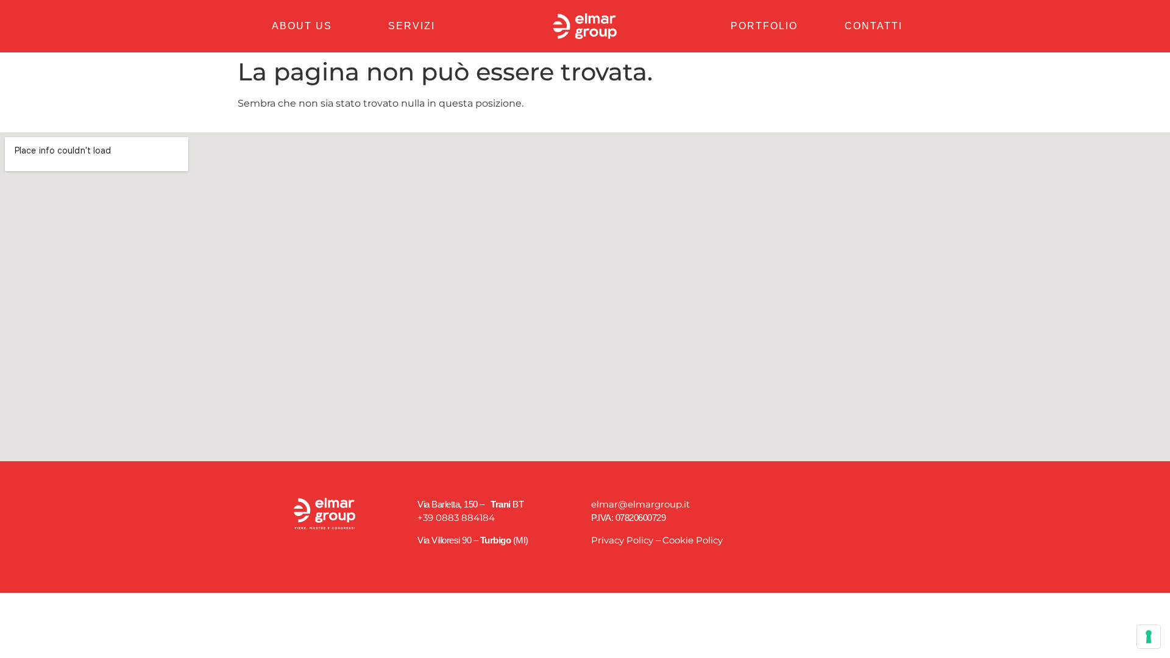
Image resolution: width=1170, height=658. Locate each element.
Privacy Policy (622, 540)
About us (302, 26)
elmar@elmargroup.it (640, 504)
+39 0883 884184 (456, 517)
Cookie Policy (692, 540)
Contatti (873, 26)
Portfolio (764, 26)
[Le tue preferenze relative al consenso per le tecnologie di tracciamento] (1148, 636)
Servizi (411, 26)
